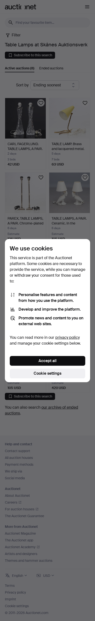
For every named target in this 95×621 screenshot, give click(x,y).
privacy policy (67, 337)
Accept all (47, 360)
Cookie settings (47, 373)
